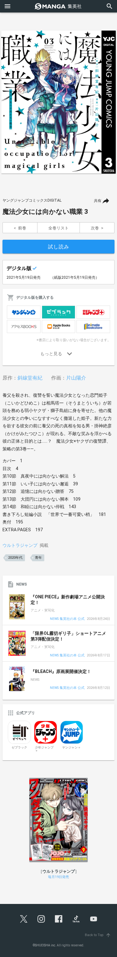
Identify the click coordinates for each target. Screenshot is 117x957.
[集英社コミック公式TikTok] (76, 918)
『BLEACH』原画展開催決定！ (61, 671)
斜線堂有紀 (29, 378)
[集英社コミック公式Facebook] (58, 918)
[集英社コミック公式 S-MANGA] (59, 6)
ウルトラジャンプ (19, 545)
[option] (58, 102)
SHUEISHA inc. (45, 945)
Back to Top (98, 935)
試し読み (58, 247)
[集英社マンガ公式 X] (23, 918)
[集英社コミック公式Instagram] (41, 918)
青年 (38, 558)
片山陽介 (76, 378)
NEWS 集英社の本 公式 (67, 619)
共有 (97, 201)
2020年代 (15, 558)
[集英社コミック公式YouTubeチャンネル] (93, 918)
